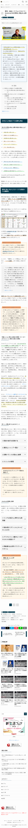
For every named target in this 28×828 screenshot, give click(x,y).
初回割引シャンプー (5, 617)
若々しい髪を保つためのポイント (14, 101)
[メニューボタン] (26, 1)
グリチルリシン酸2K (11, 394)
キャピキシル (6, 386)
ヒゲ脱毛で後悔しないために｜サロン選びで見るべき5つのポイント (14, 764)
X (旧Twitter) (9, 822)
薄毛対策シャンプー (14, 619)
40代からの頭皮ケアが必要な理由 (13, 88)
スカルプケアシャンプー (6, 615)
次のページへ (5, 111)
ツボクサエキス (22, 394)
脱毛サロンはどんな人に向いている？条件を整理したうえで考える (14, 760)
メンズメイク (6, 789)
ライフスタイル (10, 17)
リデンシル (23, 615)
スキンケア (5, 17)
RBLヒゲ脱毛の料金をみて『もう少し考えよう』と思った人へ (14, 756)
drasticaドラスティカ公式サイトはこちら (11, 242)
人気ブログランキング (16, 822)
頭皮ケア (21, 619)
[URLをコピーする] (25, 628)
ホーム (5, 820)
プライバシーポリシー (14, 740)
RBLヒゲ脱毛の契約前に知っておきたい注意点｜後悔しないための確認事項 (14, 773)
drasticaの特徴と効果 (12, 106)
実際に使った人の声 (11, 108)
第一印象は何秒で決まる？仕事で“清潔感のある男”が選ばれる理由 (13, 769)
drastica (13, 614)
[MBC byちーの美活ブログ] (5, 1)
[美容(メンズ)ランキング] (14, 746)
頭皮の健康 (4, 621)
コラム (4, 783)
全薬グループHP (7, 290)
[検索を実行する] (25, 714)
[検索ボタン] (23, 1)
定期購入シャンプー (14, 617)
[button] (3, 628)
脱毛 (4, 798)
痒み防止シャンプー (5, 619)
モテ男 (4, 792)
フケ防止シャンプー (16, 615)
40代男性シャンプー (7, 614)
